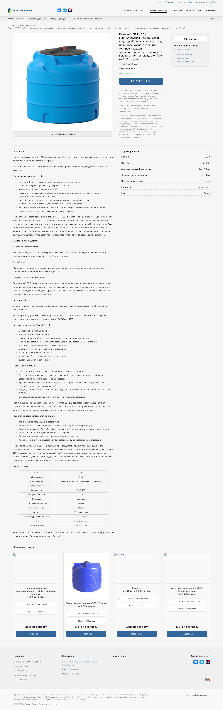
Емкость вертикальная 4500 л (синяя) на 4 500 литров (86, 605)
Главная (11, 25)
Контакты (210, 10)
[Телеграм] (65, 10)
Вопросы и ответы (70, 669)
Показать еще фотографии (62, 134)
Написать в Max (184, 2)
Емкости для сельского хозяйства (87, 18)
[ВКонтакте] (59, 10)
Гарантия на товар (70, 673)
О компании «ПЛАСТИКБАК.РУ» (27, 661)
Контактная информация (24, 675)
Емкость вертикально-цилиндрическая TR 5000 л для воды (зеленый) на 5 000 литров (36, 593)
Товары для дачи (59, 18)
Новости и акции (20, 666)
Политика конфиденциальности (196, 695)
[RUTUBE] (70, 10)
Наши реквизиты (20, 679)
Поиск (212, 18)
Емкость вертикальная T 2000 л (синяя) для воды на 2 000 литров (187, 591)
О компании (176, 10)
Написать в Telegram (164, 2)
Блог (200, 10)
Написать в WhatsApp (205, 2)
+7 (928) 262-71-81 (133, 10)
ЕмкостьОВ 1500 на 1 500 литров (136, 590)
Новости (190, 10)
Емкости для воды (37, 18)
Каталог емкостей (158, 10)
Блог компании (20, 670)
